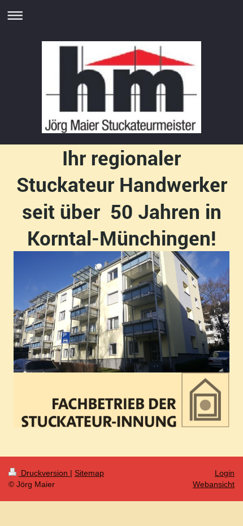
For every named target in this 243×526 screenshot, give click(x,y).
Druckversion (44, 472)
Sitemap (89, 472)
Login (225, 472)
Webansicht (214, 484)
